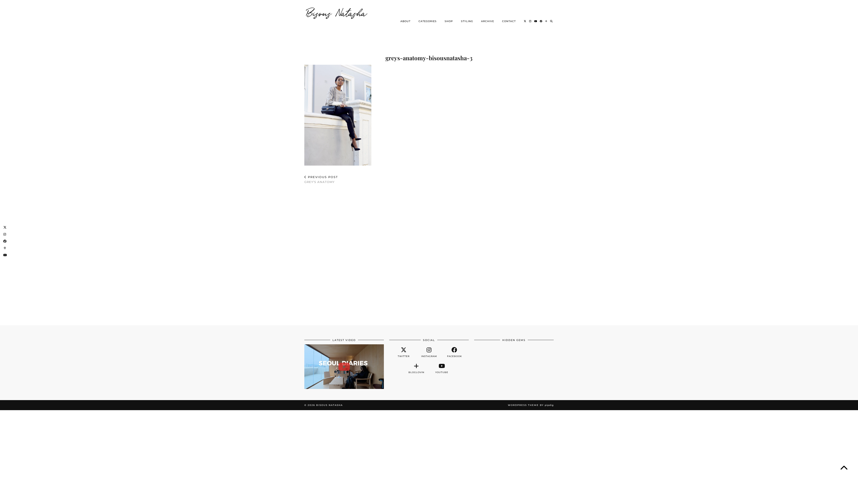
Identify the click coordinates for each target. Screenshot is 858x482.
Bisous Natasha (337, 12)
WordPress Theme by (531, 405)
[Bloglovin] (546, 21)
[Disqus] (429, 252)
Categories (427, 21)
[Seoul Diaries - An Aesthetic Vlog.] (344, 366)
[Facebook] (541, 21)
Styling (467, 21)
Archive (487, 21)
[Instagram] (530, 21)
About (405, 21)
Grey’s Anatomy (321, 179)
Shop (449, 21)
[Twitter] (525, 21)
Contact (509, 21)
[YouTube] (535, 21)
